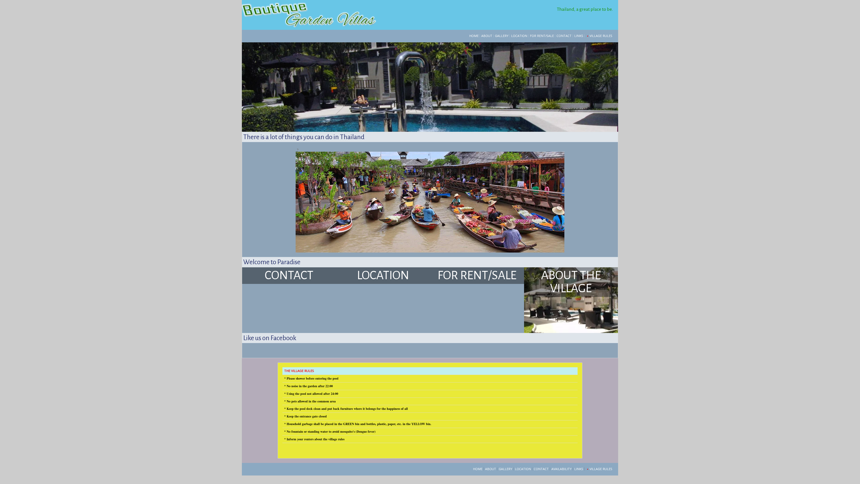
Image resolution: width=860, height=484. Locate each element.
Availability (561, 469)
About (486, 36)
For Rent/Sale (542, 36)
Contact (564, 36)
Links (578, 36)
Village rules (600, 36)
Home (474, 36)
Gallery (501, 36)
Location (519, 36)
